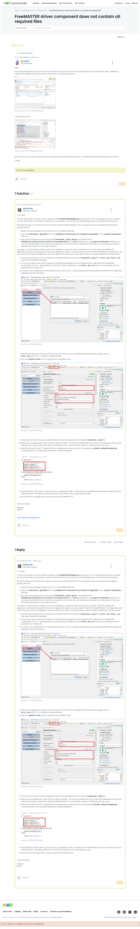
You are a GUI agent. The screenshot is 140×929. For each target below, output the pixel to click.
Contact (44, 912)
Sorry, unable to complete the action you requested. (23, 924)
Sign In (134, 3)
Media (36, 912)
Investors (27, 912)
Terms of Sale (22, 917)
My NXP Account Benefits (61, 912)
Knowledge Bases (49, 3)
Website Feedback (57, 917)
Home (17, 10)
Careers (17, 912)
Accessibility (46, 917)
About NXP (7, 912)
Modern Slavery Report (34, 917)
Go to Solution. (28, 170)
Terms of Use (13, 917)
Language (118, 3)
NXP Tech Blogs (65, 3)
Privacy (5, 917)
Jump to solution (26, 53)
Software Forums (28, 10)
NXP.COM (78, 3)
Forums (36, 3)
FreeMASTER (42, 10)
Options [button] (120, 37)
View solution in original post (28, 517)
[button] (112, 62)
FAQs (128, 3)
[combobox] (78, 28)
